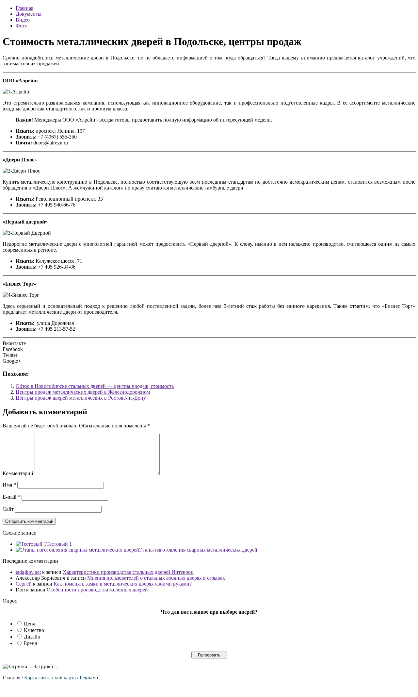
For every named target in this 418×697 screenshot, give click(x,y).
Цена (29, 623)
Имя (9, 485)
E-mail (11, 497)
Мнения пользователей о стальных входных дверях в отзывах (156, 578)
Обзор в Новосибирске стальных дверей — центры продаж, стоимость (95, 386)
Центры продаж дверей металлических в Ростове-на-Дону (81, 398)
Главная (24, 8)
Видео (23, 20)
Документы (28, 14)
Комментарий (18, 473)
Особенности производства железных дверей (97, 589)
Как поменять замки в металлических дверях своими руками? (123, 584)
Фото (21, 25)
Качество (34, 630)
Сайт (8, 509)
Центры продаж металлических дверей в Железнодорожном (83, 392)
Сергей (24, 584)
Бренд (30, 643)
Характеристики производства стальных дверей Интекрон (128, 572)
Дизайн (32, 636)
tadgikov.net (28, 572)
